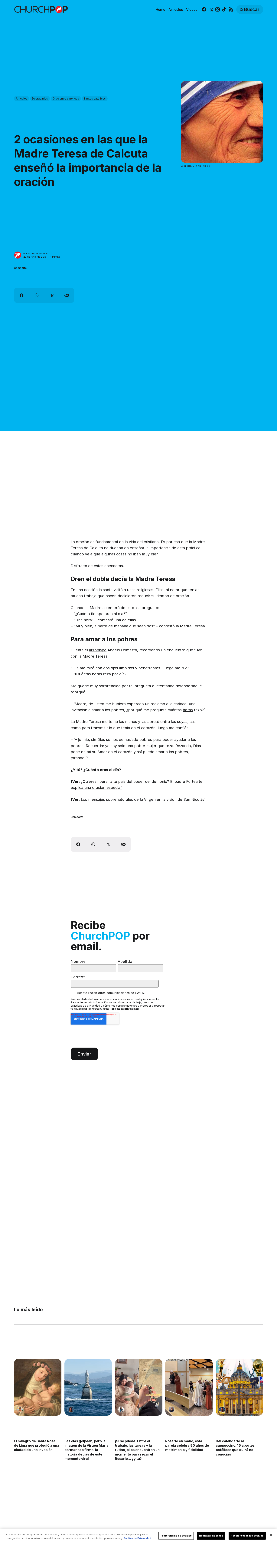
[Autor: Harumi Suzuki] (121, 1409)
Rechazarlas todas (211, 1535)
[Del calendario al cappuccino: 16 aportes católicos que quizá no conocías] (239, 1387)
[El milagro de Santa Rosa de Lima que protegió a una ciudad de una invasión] (37, 1387)
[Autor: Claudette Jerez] (70, 1409)
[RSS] (231, 9)
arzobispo (97, 650)
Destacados (40, 98)
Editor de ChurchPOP (35, 253)
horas (188, 710)
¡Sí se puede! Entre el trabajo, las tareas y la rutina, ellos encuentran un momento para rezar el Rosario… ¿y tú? (137, 1450)
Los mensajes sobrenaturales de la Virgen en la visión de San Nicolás (142, 799)
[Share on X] (51, 295)
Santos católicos (95, 98)
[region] (138, 1535)
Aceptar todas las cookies (247, 1535)
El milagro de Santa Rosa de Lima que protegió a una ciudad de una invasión (36, 1445)
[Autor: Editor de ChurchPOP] (17, 255)
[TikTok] (224, 9)
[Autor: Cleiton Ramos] (171, 1409)
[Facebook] (204, 9)
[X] (211, 9)
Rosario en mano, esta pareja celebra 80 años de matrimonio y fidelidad (187, 1445)
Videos (191, 10)
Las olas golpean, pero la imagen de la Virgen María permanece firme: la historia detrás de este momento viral (86, 1450)
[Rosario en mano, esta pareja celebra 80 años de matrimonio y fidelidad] (189, 1387)
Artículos (175, 10)
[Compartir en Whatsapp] (36, 295)
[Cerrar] (271, 1535)
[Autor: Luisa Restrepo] (20, 1409)
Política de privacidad (124, 1008)
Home (160, 10)
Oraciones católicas (66, 98)
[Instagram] (217, 9)
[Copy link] (66, 295)
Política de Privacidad (137, 1538)
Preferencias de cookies (176, 1535)
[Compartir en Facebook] (21, 295)
